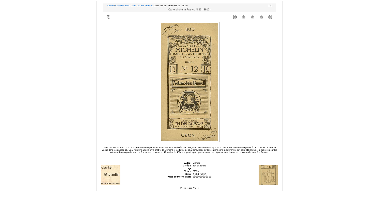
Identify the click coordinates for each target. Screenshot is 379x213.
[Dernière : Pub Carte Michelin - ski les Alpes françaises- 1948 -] (270, 16)
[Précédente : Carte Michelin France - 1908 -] (243, 16)
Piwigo (196, 188)
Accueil (110, 5)
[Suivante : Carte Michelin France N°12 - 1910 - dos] (261, 16)
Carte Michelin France (141, 5)
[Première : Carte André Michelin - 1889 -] (235, 16)
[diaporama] (109, 16)
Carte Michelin (122, 5)
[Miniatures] (252, 16)
